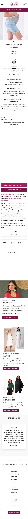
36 (14, 70)
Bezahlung (14, 492)
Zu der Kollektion (10, 317)
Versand (14, 231)
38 (18, 70)
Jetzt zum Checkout (14, 189)
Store (25, 107)
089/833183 (14, 95)
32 (5, 70)
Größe (14, 66)
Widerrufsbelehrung (14, 474)
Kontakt (14, 234)
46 (18, 74)
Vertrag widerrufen (14, 512)
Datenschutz (14, 476)
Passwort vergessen (14, 482)
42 (9, 74)
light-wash (14, 62)
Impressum (14, 471)
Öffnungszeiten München (14, 461)
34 (9, 70)
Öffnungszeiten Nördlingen (14, 464)
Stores (14, 487)
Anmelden (14, 479)
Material (14, 238)
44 (14, 74)
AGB (14, 468)
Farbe (14, 59)
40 (23, 70)
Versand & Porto (14, 489)
